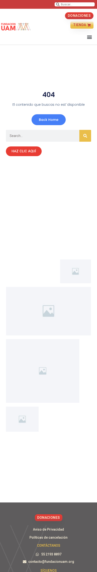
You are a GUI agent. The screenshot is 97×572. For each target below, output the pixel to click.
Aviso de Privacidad (48, 529)
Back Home (48, 119)
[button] (89, 37)
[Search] (85, 136)
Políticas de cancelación (48, 537)
